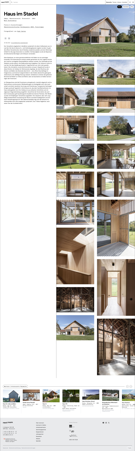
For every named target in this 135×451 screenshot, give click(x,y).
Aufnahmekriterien (41, 427)
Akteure (119, 2)
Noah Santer (21, 31)
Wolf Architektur (10, 20)
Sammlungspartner (41, 429)
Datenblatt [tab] (126, 6)
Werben (38, 438)
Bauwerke (109, 2)
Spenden (38, 441)
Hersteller (124, 2)
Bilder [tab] (119, 6)
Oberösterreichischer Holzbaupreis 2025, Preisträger (24, 27)
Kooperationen (40, 432)
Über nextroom (40, 423)
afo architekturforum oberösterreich (19, 42)
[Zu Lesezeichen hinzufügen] (5, 38)
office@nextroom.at (8, 434)
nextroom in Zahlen (41, 425)
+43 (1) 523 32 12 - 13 (10, 431)
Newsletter (39, 436)
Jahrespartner (39, 434)
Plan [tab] (132, 6)
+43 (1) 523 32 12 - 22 (10, 433)
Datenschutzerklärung (14, 448)
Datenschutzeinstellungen (28, 448)
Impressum (5, 448)
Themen (114, 2)
